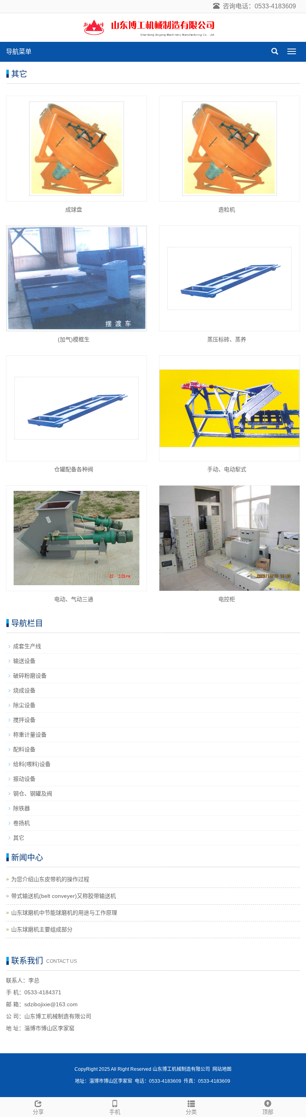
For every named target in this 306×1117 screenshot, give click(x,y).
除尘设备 (24, 705)
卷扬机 (21, 823)
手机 (114, 1112)
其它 (18, 838)
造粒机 (226, 209)
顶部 (267, 1112)
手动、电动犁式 (226, 469)
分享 (38, 1112)
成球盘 (73, 209)
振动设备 (24, 779)
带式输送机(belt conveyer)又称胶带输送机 (63, 896)
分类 (191, 1112)
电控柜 (226, 599)
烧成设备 (24, 690)
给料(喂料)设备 (32, 764)
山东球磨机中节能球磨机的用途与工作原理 (64, 912)
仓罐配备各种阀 (73, 469)
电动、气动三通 (73, 599)
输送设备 (24, 661)
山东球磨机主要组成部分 (42, 929)
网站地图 (221, 1069)
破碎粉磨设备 (30, 675)
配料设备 (24, 749)
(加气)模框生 (74, 339)
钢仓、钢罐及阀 (32, 793)
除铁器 (21, 808)
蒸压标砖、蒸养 (226, 339)
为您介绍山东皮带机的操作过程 (50, 879)
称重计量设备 (30, 734)
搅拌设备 (24, 720)
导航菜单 (18, 51)
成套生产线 (27, 646)
